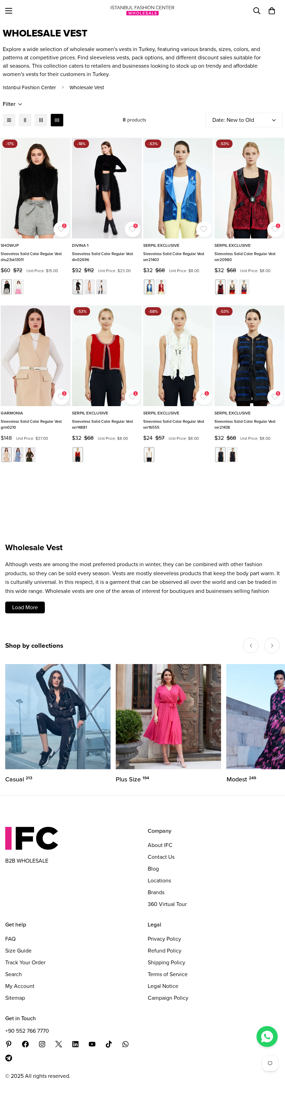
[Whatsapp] (125, 1044)
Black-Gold (232, 286)
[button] (272, 11)
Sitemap (15, 998)
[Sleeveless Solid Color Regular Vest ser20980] (249, 188)
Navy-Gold (244, 286)
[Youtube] (92, 1044)
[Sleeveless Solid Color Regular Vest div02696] (107, 188)
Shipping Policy (166, 962)
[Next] (272, 645)
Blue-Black (220, 454)
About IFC (160, 845)
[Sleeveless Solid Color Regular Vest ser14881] (107, 355)
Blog (153, 869)
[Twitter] (58, 1044)
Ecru (18, 286)
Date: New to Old (233, 120)
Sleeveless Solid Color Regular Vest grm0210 (31, 424)
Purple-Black (232, 454)
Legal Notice (163, 986)
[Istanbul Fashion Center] (142, 10)
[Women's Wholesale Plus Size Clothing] (58, 716)
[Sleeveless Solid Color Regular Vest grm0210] (36, 355)
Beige (6, 454)
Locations (159, 880)
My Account (19, 986)
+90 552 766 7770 (27, 1031)
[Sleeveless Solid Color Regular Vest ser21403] (178, 188)
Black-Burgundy (220, 286)
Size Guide (18, 951)
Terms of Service (168, 974)
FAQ (10, 939)
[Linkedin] (75, 1044)
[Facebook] (25, 1044)
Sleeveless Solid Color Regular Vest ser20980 (244, 256)
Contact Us (161, 857)
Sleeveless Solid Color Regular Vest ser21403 (173, 256)
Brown (89, 286)
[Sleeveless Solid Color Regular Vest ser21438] (249, 355)
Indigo (18, 454)
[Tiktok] (108, 1044)
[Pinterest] (8, 1044)
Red (161, 286)
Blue (149, 286)
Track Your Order (25, 962)
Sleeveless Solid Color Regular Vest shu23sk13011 (31, 256)
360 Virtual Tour (167, 904)
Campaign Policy (168, 998)
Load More (25, 607)
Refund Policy (164, 951)
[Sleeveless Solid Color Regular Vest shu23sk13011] (36, 188)
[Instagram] (42, 1044)
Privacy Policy (164, 939)
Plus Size (22, 779)
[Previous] (251, 645)
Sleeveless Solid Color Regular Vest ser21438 (244, 424)
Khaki (30, 454)
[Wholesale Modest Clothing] (168, 716)
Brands (156, 892)
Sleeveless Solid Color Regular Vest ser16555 (173, 424)
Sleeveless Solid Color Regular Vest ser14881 (102, 424)
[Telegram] (8, 1058)
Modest (130, 779)
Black (6, 286)
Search (13, 974)
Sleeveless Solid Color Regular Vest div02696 (102, 256)
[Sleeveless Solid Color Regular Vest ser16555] (178, 355)
